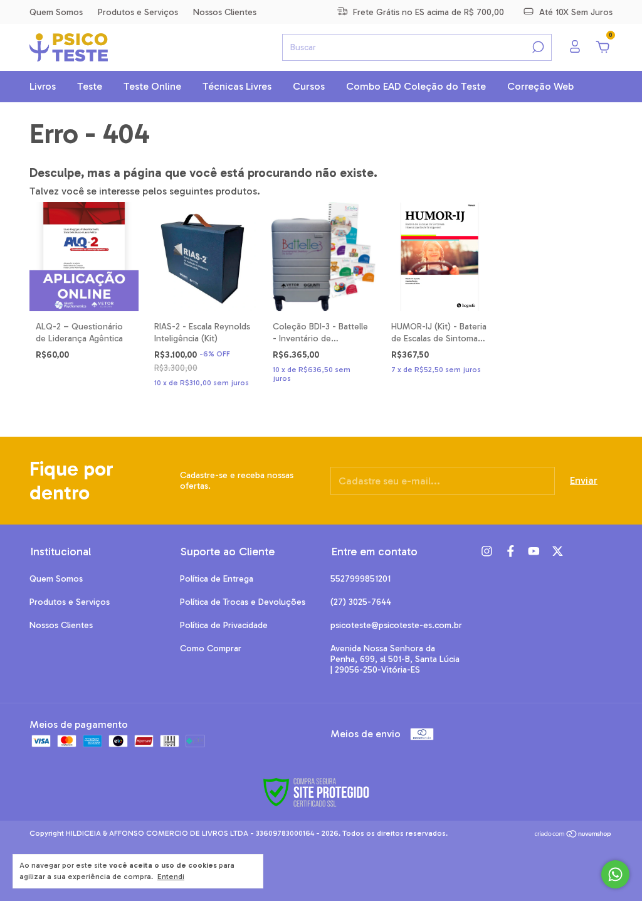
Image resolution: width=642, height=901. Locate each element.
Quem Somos (56, 12)
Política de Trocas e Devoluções (242, 602)
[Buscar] (537, 47)
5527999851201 (360, 578)
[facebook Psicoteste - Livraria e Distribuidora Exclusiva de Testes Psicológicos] (511, 551)
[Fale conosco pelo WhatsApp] (615, 874)
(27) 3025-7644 (360, 602)
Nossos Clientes (224, 12)
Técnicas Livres (237, 86)
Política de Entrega (216, 578)
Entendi (170, 876)
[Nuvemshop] (573, 835)
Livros (42, 86)
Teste (89, 86)
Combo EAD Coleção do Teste (416, 86)
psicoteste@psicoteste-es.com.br (396, 625)
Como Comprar (210, 648)
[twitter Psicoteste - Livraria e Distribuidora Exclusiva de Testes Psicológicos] (558, 551)
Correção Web (540, 86)
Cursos (309, 86)
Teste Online (152, 86)
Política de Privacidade (224, 625)
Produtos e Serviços (138, 12)
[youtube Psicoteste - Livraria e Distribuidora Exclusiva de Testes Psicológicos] (534, 551)
